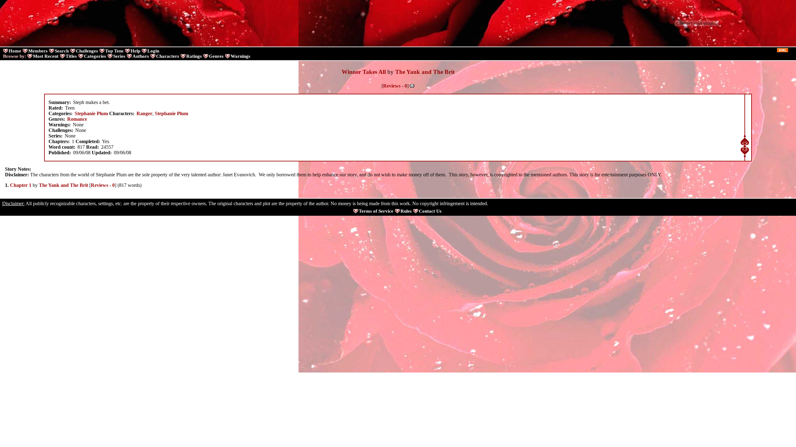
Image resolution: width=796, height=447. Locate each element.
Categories (95, 56)
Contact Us (430, 211)
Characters (167, 56)
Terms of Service (376, 211)
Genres (216, 56)
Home (15, 50)
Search (62, 50)
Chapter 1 (20, 185)
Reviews (391, 85)
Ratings (194, 56)
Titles (71, 56)
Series (119, 56)
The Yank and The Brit (425, 72)
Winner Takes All (364, 72)
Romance (77, 119)
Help (135, 50)
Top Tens (114, 50)
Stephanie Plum (91, 113)
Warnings (240, 56)
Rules (406, 211)
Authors (140, 56)
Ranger (144, 113)
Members (38, 50)
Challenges (87, 50)
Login (153, 50)
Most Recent (45, 56)
